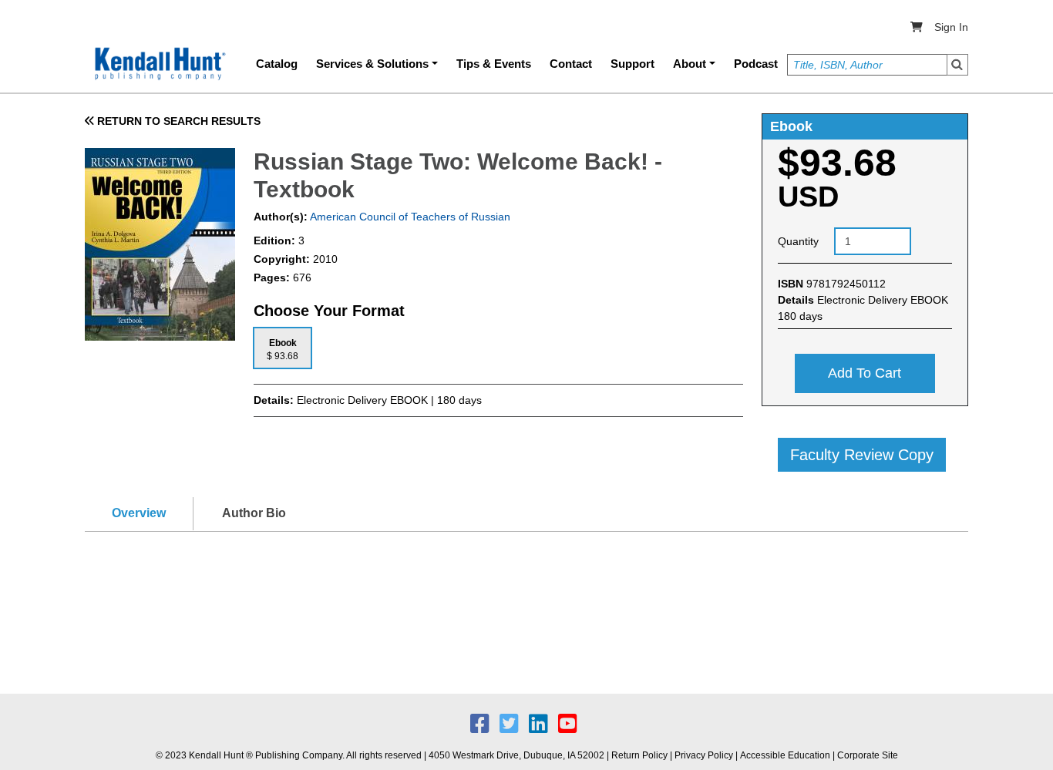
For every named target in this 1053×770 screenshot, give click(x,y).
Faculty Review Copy (862, 454)
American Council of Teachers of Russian (409, 216)
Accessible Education (785, 755)
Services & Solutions (372, 63)
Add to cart (864, 373)
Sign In (951, 27)
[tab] (282, 348)
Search (957, 65)
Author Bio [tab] (254, 512)
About (689, 63)
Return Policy (639, 755)
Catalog (277, 63)
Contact (571, 63)
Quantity (798, 241)
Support (632, 63)
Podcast (756, 63)
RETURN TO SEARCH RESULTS (177, 121)
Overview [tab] (139, 512)
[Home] (159, 64)
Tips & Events (493, 63)
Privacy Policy (704, 755)
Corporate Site (867, 755)
